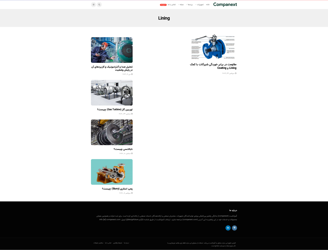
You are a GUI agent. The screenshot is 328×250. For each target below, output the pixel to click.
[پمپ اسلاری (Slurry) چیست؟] (112, 172)
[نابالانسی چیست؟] (112, 132)
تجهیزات (200, 4)
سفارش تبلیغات (98, 243)
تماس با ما (168, 4)
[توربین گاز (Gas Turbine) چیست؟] (112, 93)
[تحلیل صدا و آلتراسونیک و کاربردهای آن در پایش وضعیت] (112, 50)
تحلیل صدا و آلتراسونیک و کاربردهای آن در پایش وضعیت (112, 68)
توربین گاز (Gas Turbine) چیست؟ (115, 109)
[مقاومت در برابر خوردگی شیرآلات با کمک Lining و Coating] (213, 46)
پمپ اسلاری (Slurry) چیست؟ (117, 189)
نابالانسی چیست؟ (123, 149)
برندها (190, 4)
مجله (182, 4)
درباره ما (126, 243)
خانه (207, 4)
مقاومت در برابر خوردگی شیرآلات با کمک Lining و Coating (213, 66)
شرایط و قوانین (117, 243)
